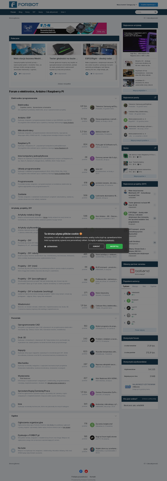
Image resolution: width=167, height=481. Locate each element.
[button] (50, 246)
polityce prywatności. (106, 240)
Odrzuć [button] (96, 246)
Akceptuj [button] (114, 246)
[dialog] (83, 240)
